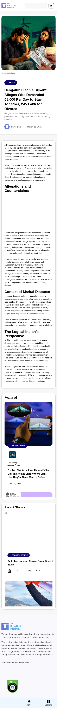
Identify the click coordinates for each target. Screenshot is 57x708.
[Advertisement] (28, 211)
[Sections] (9, 700)
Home (29, 705)
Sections (9, 706)
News (12, 82)
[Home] (29, 701)
